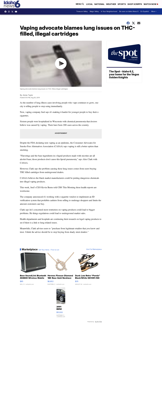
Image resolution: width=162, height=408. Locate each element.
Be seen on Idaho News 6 (128, 11)
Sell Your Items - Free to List (49, 250)
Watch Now (150, 4)
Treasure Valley (82, 11)
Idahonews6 (6, 12)
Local (89, 4)
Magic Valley (94, 11)
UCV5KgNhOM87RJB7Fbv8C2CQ (16, 12)
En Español (145, 11)
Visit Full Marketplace (94, 249)
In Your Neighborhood (109, 11)
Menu (79, 4)
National (99, 4)
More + (153, 11)
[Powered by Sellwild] (98, 322)
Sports (122, 4)
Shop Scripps (134, 4)
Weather (111, 4)
